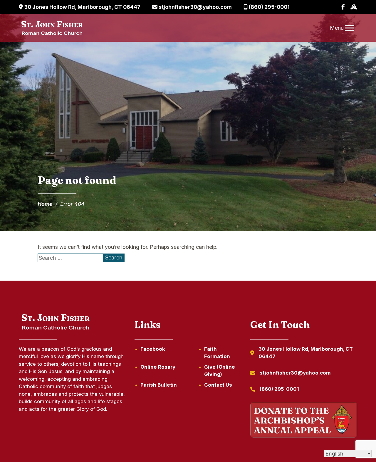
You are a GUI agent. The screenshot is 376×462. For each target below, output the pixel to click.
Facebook (152, 349)
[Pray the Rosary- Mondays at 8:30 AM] (353, 7)
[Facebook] (343, 7)
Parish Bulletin (158, 385)
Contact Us (218, 385)
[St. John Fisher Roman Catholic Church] (51, 28)
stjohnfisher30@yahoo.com (194, 7)
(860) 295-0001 (269, 7)
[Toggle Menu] (349, 28)
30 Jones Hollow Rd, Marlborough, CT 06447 (81, 7)
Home (45, 204)
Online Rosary (157, 367)
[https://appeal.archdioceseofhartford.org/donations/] (303, 421)
